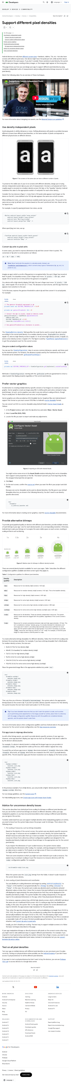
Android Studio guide (31, 1024)
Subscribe (26, 1075)
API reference (29, 1030)
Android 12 (5, 1037)
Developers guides (30, 1027)
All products (6, 1064)
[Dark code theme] (65, 213)
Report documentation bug (56, 1025)
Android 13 (5, 1034)
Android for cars (53, 1005)
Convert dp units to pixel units (26, 921)
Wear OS (50, 1000)
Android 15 (5, 1028)
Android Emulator (49, 953)
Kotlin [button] (6, 299)
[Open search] (44, 2)
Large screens (52, 997)
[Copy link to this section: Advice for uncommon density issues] (43, 805)
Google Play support (54, 1028)
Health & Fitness (29, 1003)
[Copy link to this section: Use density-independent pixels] (37, 127)
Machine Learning (30, 1000)
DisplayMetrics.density (14, 332)
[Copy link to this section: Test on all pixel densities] (30, 947)
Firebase (4, 1058)
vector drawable (50, 400)
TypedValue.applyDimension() (18, 265)
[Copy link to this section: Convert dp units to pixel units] (29, 247)
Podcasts (4, 1014)
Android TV (51, 1008)
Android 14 (5, 1031)
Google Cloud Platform (9, 1061)
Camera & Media (30, 1005)
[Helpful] (64, 16)
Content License (53, 976)
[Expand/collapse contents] (13, 33)
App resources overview (48, 727)
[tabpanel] (35, 314)
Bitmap (43, 886)
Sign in (66, 2)
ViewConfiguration (20, 350)
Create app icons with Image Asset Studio (37, 798)
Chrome (4, 1055)
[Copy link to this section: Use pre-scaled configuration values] (34, 346)
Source (4, 1005)
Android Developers (7, 16)
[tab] (6, 299)
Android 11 (5, 1040)
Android (4, 997)
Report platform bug (54, 1022)
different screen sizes (29, 57)
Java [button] (14, 299)
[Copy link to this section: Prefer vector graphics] (28, 384)
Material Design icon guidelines (52, 119)
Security (4, 1003)
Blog (3, 1011)
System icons (29, 794)
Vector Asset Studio (54, 404)
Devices (15, 9)
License (10, 1070)
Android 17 (5, 1022)
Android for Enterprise (8, 1000)
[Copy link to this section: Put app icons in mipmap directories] (34, 732)
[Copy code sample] (67, 213)
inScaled (57, 886)
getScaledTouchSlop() (32, 355)
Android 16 (5, 1025)
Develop (5, 9)
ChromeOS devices (54, 1003)
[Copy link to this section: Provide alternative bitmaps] (33, 521)
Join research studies (54, 1031)
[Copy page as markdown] (10, 27)
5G (26, 1011)
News (3, 1008)
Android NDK (29, 1036)
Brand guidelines (20, 1070)
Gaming (27, 997)
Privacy (27, 1008)
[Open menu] (3, 2)
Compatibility (27, 9)
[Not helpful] (67, 16)
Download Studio (30, 1033)
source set (31, 485)
